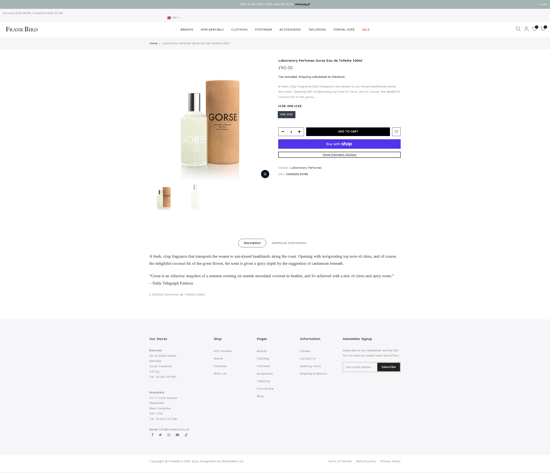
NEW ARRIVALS (212, 29)
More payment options (339, 154)
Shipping (304, 77)
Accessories (265, 373)
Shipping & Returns (313, 373)
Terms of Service (340, 461)
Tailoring (263, 381)
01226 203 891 (22, 13)
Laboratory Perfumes (306, 168)
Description (252, 243)
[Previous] (157, 119)
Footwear (263, 366)
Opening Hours (310, 366)
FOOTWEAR (263, 29)
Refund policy (366, 461)
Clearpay (220, 366)
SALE (366, 29)
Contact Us (308, 358)
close (8, 4)
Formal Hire (265, 388)
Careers (305, 351)
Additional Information (289, 243)
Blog (260, 396)
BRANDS (186, 29)
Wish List (220, 373)
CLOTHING (239, 29)
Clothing (263, 358)
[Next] (264, 119)
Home (153, 43)
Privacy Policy (390, 461)
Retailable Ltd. (233, 461)
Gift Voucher (223, 351)
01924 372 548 (54, 13)
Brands (262, 351)
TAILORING (317, 29)
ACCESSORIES (290, 29)
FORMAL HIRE (344, 29)
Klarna (218, 358)
